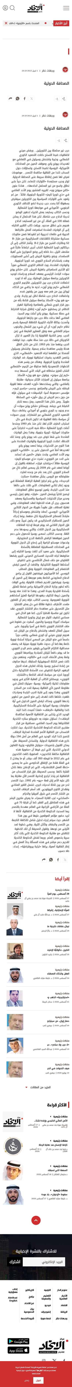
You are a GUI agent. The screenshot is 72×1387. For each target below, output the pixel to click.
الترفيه (47, 1290)
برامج (31, 1296)
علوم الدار (62, 1290)
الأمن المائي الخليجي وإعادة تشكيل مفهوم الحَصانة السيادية (50, 1120)
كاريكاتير (29, 1290)
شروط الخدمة (27, 1318)
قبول (38, 1380)
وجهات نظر (61, 1318)
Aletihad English (12, 1299)
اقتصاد (64, 1305)
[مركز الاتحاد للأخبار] (36, 8)
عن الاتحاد (29, 1303)
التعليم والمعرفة (46, 1297)
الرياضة (64, 1311)
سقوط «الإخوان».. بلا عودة (54, 1194)
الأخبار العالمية (63, 1297)
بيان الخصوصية (29, 1310)
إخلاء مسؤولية (12, 1291)
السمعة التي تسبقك (57, 1170)
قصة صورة (46, 1318)
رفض (26, 1380)
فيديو (47, 1305)
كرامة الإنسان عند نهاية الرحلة (53, 1145)
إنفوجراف (46, 1311)
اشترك (14, 1262)
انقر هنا (39, 1370)
